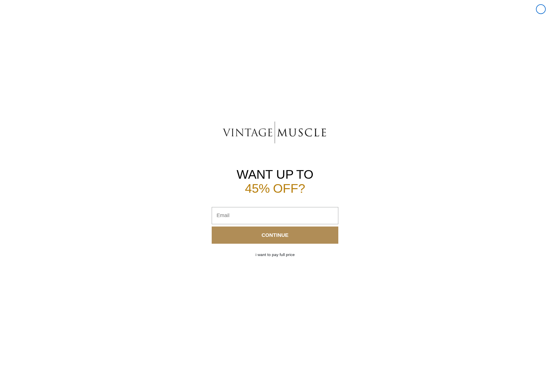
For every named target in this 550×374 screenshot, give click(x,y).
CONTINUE (275, 235)
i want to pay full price (275, 254)
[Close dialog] (540, 9)
